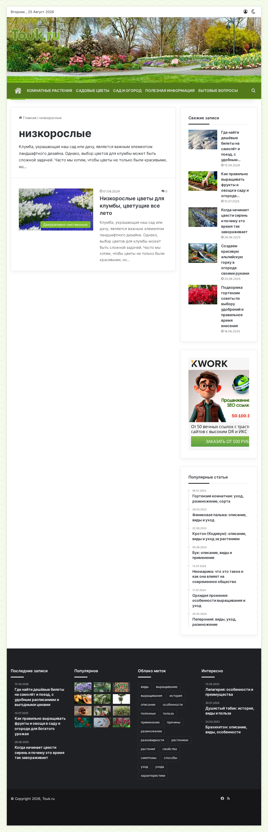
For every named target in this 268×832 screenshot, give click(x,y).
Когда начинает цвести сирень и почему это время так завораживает (235, 221)
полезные (148, 713)
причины (173, 722)
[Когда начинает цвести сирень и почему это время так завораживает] (202, 217)
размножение (151, 731)
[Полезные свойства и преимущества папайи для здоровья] (83, 699)
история (176, 696)
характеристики (153, 775)
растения (148, 749)
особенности (173, 704)
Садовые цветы (92, 90)
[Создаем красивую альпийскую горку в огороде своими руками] (202, 253)
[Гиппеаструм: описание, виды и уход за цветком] (102, 711)
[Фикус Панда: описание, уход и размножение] (121, 699)
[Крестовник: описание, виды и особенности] (121, 711)
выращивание (166, 687)
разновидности (152, 740)
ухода (159, 767)
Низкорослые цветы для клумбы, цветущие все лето (132, 205)
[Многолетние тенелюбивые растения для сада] (102, 687)
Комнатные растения (49, 90)
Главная (29, 118)
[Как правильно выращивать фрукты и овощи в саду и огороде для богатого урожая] (202, 181)
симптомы (149, 758)
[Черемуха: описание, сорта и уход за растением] (102, 699)
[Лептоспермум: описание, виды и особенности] (121, 722)
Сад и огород (127, 90)
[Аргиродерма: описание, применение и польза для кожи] (121, 687)
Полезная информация (170, 90)
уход (144, 767)
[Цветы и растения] (36, 50)
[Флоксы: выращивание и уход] (83, 687)
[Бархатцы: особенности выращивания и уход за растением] (83, 722)
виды (145, 687)
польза (168, 713)
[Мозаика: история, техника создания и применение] (102, 722)
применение (150, 722)
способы (170, 758)
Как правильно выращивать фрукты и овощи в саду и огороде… (235, 185)
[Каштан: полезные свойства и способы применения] (83, 711)
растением (179, 740)
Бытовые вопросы (218, 90)
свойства (170, 749)
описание (148, 704)
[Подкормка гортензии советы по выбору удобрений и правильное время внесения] (202, 294)
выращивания (151, 696)
